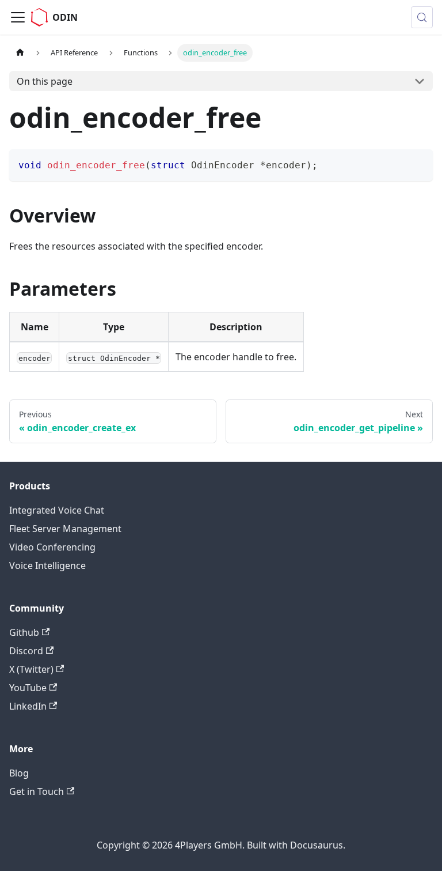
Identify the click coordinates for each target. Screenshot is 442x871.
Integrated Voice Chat (56, 510)
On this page (45, 81)
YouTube (28, 687)
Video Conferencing (52, 547)
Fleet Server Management (65, 528)
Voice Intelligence (47, 565)
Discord (26, 650)
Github (24, 632)
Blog (19, 773)
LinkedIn (28, 706)
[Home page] (20, 53)
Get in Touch (36, 791)
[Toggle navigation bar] (17, 17)
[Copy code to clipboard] (418, 163)
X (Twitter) (31, 669)
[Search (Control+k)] (422, 17)
